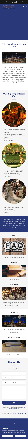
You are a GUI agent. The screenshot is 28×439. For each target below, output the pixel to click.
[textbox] (14, 373)
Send (14, 402)
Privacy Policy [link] (23, 407)
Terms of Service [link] (14, 408)
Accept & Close (20, 435)
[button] (26, 6)
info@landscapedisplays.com (19, 413)
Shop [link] (14, 423)
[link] (8, 6)
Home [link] (14, 421)
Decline (7, 435)
